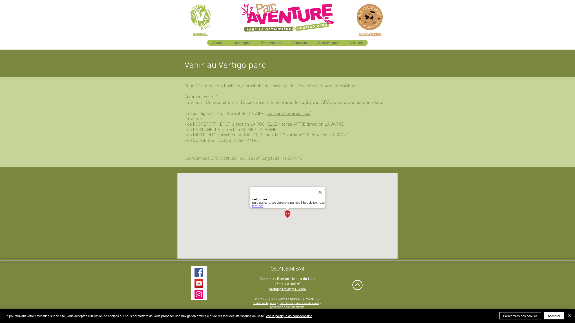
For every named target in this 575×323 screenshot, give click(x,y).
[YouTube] (199, 283)
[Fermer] (569, 315)
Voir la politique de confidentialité (289, 316)
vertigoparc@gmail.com (287, 289)
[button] (270, 43)
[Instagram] (199, 294)
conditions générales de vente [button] (299, 303)
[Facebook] (199, 272)
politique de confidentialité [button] (287, 307)
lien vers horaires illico (288, 113)
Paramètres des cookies (520, 316)
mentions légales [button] (264, 303)
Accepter (554, 316)
